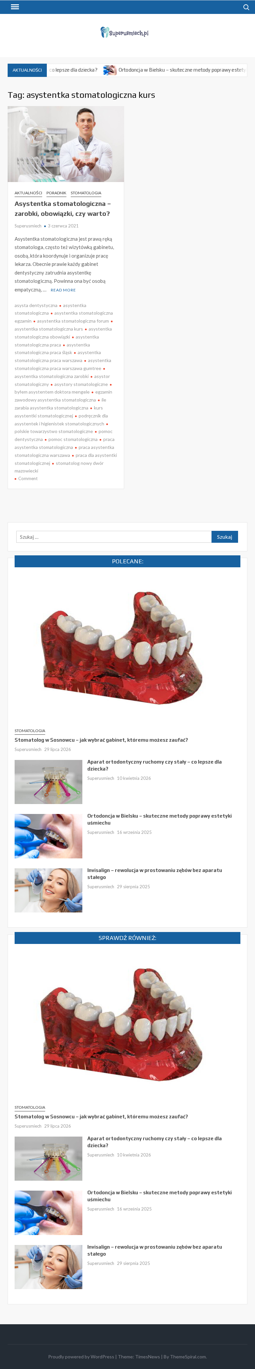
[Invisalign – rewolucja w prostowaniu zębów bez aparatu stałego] (48, 890)
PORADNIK (56, 192)
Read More (63, 289)
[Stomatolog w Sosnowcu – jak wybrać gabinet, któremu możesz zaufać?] (127, 649)
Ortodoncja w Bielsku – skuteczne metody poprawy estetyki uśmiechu (171, 70)
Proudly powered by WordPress (81, 1356)
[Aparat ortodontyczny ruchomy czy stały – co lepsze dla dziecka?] (48, 781)
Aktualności (28, 192)
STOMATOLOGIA (86, 192)
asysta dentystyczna (36, 305)
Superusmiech (28, 225)
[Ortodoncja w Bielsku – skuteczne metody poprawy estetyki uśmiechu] (87, 70)
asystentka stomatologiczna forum (73, 321)
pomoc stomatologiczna (73, 439)
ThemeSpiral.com (188, 1356)
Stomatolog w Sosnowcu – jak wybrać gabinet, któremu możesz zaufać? (101, 740)
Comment (28, 478)
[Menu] (14, 7)
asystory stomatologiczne (81, 384)
